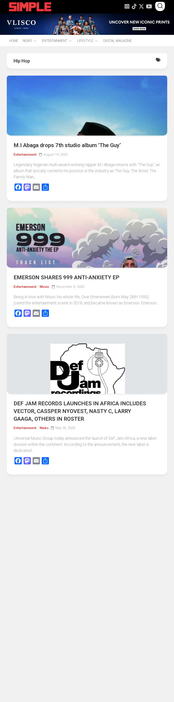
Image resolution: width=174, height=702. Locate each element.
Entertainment (25, 155)
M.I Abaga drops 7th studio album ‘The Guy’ (67, 145)
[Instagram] (127, 6)
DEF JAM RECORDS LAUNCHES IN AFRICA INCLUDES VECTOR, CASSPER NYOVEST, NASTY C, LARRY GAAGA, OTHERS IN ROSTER (80, 411)
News (44, 428)
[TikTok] (134, 6)
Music (44, 287)
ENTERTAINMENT (54, 41)
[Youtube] (148, 6)
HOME (13, 41)
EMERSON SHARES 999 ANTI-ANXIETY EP (66, 277)
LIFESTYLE (85, 41)
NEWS (27, 41)
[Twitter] (141, 6)
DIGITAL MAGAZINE (117, 41)
